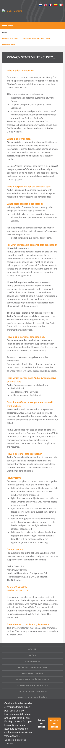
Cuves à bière (32, 661)
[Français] (50, 5)
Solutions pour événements (32, 680)
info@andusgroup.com (18, 590)
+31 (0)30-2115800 (17, 587)
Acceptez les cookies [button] (54, 723)
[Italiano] (61, 5)
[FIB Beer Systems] (12, 11)
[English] (45, 5)
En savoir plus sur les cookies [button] (15, 742)
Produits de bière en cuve (32, 668)
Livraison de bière (32, 674)
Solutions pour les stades (32, 686)
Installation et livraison (32, 692)
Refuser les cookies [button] (41, 723)
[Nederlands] (40, 5)
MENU (11, 26)
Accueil (32, 649)
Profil (32, 655)
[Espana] (56, 5)
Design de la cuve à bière (32, 698)
